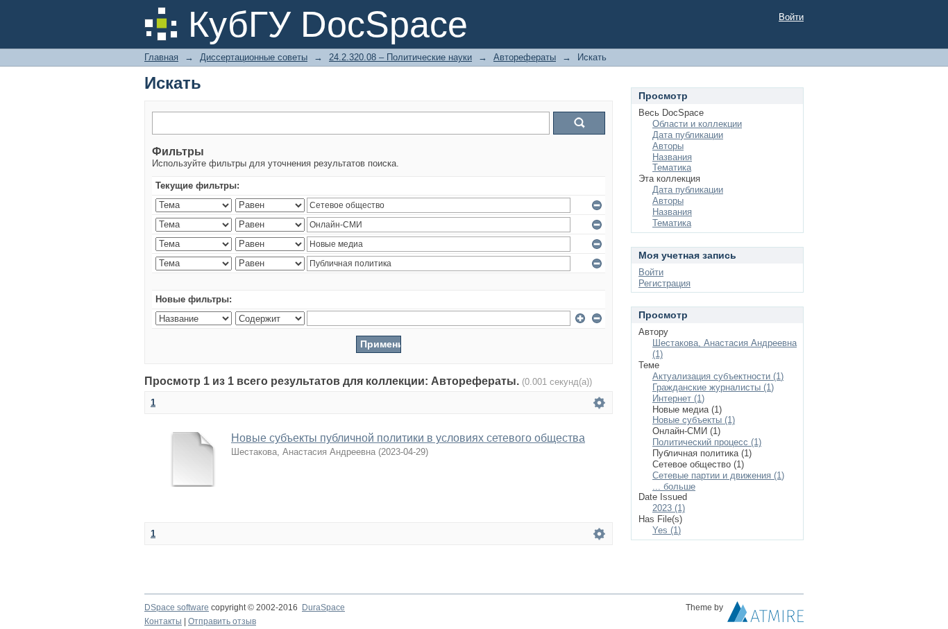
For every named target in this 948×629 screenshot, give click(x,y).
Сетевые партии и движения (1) (718, 475)
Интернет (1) (678, 398)
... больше (673, 486)
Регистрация (664, 283)
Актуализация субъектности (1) (718, 376)
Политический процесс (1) (706, 442)
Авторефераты (524, 57)
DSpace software (176, 607)
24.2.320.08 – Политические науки (400, 57)
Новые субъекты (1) (693, 420)
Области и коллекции (697, 124)
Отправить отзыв (222, 621)
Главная (161, 57)
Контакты (163, 621)
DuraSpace (323, 607)
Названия (672, 157)
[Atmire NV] (765, 615)
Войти (791, 17)
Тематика (671, 167)
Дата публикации (687, 135)
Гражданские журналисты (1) (713, 387)
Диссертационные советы (253, 57)
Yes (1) (666, 530)
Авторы (668, 146)
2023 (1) (668, 508)
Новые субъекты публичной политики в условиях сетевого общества (408, 438)
